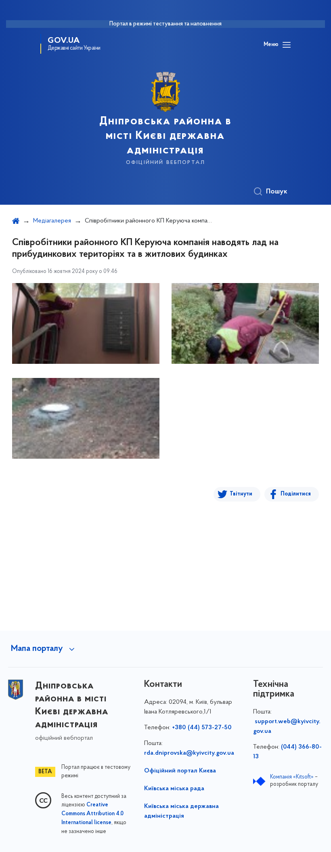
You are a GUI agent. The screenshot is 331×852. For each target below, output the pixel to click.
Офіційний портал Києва (180, 771)
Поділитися (296, 494)
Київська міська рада (174, 788)
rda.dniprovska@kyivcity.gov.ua (189, 753)
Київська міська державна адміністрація (181, 811)
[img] (85, 323)
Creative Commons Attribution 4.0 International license (92, 814)
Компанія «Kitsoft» (292, 777)
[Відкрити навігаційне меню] (287, 45)
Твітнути (241, 494)
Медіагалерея (52, 221)
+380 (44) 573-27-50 (202, 727)
